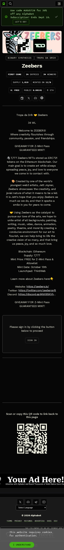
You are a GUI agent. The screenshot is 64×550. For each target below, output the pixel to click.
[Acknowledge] (56, 16)
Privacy (18, 521)
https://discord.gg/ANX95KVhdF (37, 294)
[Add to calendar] (22, 98)
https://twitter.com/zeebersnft (37, 290)
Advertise (40, 521)
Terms (9, 521)
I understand (22, 544)
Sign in (32, 340)
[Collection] (42, 98)
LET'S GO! (21, 21)
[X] (28, 98)
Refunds (28, 521)
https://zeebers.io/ (37, 286)
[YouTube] (44, 502)
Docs (49, 521)
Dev (55, 521)
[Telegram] (36, 502)
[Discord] (35, 98)
